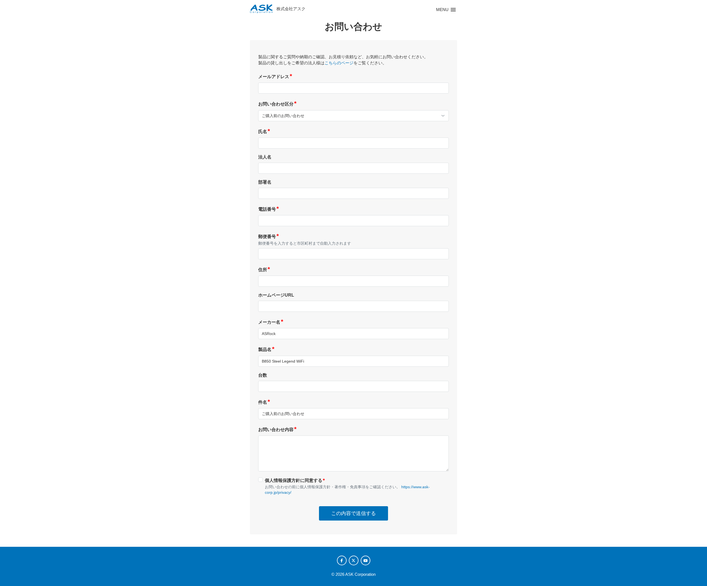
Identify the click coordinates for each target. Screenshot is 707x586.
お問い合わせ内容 (277, 429)
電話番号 (268, 209)
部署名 (264, 182)
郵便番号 (268, 236)
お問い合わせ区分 (277, 104)
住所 (264, 269)
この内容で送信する (353, 513)
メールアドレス (275, 76)
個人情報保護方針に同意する (295, 480)
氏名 (264, 131)
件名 (264, 402)
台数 (262, 375)
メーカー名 (270, 322)
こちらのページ (339, 62)
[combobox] (353, 115)
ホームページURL (276, 295)
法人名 (264, 157)
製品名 (266, 349)
